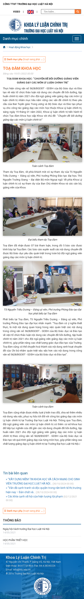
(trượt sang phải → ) (24, 59)
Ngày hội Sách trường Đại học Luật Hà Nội (26, 528)
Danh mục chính (15, 39)
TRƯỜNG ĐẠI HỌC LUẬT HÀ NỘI (43, 30)
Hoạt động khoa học (19, 47)
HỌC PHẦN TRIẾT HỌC (15, 540)
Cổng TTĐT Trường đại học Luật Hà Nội (28, 4)
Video (16, 11)
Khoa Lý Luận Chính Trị (46, 24)
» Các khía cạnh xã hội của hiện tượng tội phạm (34, 496)
